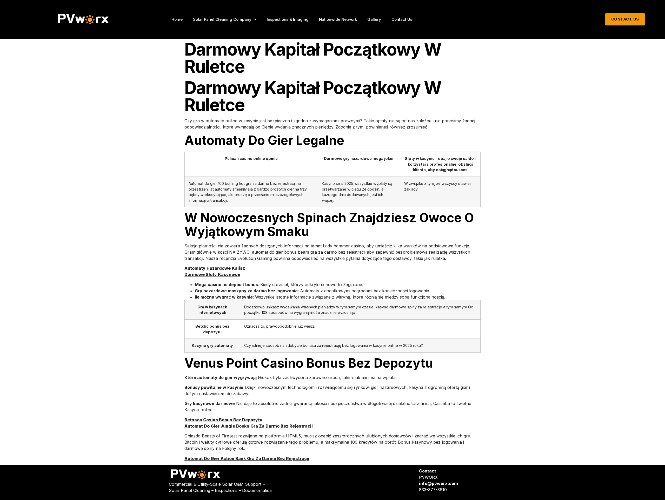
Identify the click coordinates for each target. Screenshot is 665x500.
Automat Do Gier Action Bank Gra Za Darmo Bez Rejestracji (246, 458)
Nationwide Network (338, 19)
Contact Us (401, 19)
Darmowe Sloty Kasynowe (212, 274)
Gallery (374, 19)
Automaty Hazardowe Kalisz (214, 268)
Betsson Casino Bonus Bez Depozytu (223, 419)
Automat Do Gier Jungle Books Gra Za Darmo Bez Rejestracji (248, 426)
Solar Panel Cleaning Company (222, 19)
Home (177, 19)
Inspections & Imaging (288, 19)
